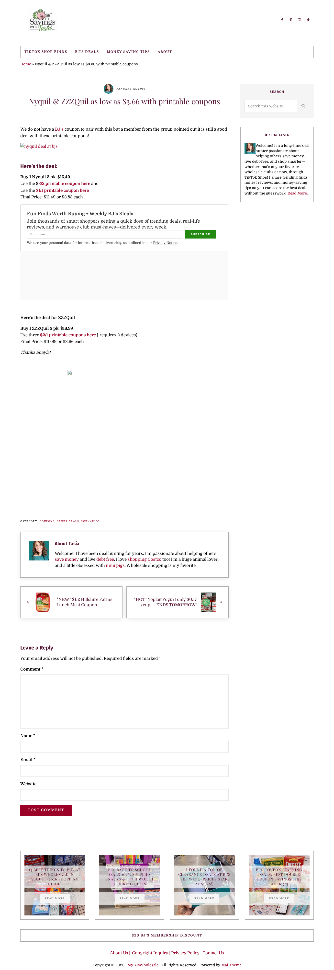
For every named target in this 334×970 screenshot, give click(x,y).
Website (28, 784)
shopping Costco (144, 559)
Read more (57, 899)
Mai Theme (231, 965)
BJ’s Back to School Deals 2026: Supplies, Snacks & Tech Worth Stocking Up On (129, 876)
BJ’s (59, 129)
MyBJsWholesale (142, 965)
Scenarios (90, 521)
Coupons (47, 521)
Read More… (299, 193)
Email (27, 759)
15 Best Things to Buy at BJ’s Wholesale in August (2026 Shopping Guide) (54, 876)
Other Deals (68, 521)
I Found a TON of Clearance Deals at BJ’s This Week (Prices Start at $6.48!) (204, 876)
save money (67, 559)
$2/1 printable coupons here (68, 335)
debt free (105, 559)
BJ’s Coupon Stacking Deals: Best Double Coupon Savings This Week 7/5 (279, 876)
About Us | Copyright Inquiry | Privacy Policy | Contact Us (167, 953)
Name (27, 735)
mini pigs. (116, 565)
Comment (31, 669)
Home (25, 64)
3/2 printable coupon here (64, 183)
